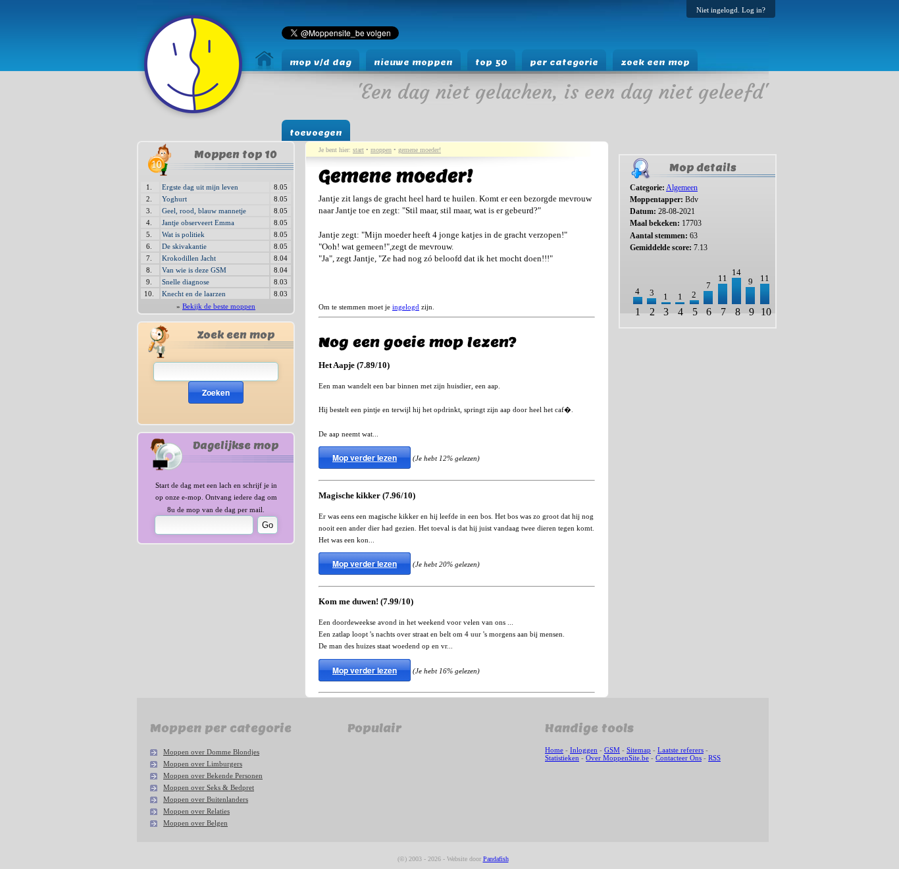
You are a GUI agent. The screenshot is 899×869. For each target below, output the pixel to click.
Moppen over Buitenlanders (205, 799)
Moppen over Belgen (195, 823)
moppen (381, 149)
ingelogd (405, 307)
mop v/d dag (320, 62)
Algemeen (682, 187)
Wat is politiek (183, 234)
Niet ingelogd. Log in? (730, 10)
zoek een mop (655, 62)
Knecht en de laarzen (194, 294)
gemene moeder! (419, 149)
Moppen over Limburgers (202, 764)
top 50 (491, 62)
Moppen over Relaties (196, 811)
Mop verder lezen (364, 457)
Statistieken (562, 758)
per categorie (564, 62)
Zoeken (216, 392)
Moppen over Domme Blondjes (211, 752)
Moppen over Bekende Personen (213, 775)
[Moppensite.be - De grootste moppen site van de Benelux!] (264, 66)
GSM (612, 750)
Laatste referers (680, 750)
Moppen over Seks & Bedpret (208, 787)
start (358, 149)
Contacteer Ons (678, 758)
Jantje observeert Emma (198, 222)
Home (554, 750)
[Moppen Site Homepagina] (193, 116)
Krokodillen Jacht (189, 258)
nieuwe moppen (413, 62)
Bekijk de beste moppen (218, 306)
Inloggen (584, 750)
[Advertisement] (660, 376)
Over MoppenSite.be (617, 758)
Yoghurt (174, 199)
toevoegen (316, 133)
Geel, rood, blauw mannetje (204, 211)
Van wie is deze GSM (194, 270)
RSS (714, 758)
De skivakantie (184, 246)
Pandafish (496, 858)
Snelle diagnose (185, 282)
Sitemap (639, 750)
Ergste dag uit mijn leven (200, 187)
